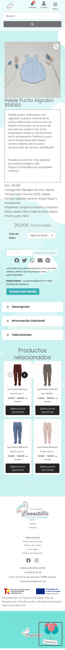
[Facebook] (28, 560)
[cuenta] (44, 3)
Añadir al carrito (45, 253)
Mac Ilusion (50, 212)
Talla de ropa (14, 235)
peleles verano (26, 198)
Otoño (9, 216)
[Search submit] (32, 24)
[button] (17, 260)
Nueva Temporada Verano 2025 (29, 192)
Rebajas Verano (33, 190)
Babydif (49, 147)
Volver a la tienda (22, 291)
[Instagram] (36, 560)
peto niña (21, 216)
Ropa (42, 198)
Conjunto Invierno (31, 207)
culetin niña (20, 212)
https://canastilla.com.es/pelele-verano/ (30, 169)
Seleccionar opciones (17, 410)
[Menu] (55, 4)
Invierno (35, 212)
